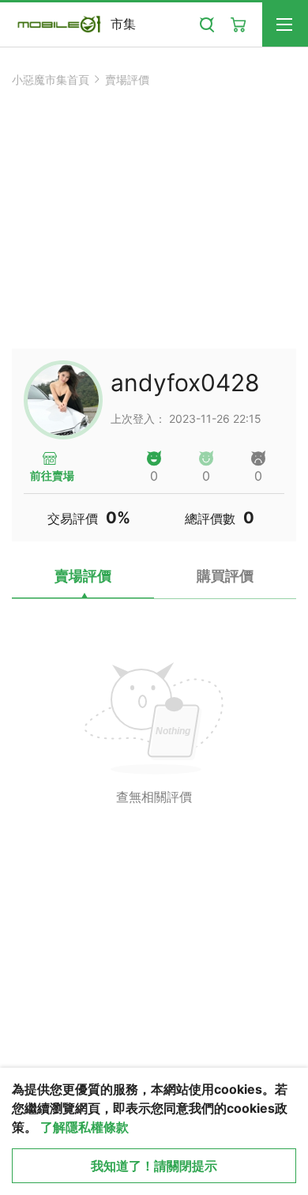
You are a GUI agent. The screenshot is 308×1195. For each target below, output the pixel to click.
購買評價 (225, 575)
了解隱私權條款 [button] (84, 1127)
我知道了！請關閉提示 (154, 1166)
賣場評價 (127, 79)
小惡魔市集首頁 (50, 79)
